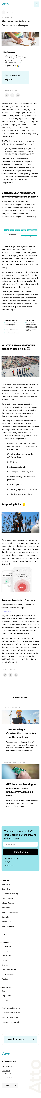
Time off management (10, 912)
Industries (6, 942)
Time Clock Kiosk (8, 926)
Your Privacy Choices (8, 1074)
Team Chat (6, 917)
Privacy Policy (6, 1070)
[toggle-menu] (36, 4)
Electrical (5, 960)
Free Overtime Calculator (11, 1013)
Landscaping (6, 955)
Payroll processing (8, 898)
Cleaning (5, 965)
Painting (5, 951)
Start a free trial (20, 852)
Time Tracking (7, 884)
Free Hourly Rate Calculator (11, 1022)
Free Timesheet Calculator (11, 1017)
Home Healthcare (8, 974)
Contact (5, 1000)
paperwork (22, 549)
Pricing (4, 934)
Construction (6, 946)
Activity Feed (6, 922)
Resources (6, 987)
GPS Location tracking (10, 893)
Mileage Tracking (8, 903)
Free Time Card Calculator (11, 1008)
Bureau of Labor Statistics (16, 159)
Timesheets (6, 907)
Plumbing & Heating (9, 969)
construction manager (12, 103)
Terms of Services (7, 1066)
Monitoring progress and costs (20, 494)
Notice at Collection (7, 1078)
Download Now (6, 612)
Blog (3, 991)
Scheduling (6, 889)
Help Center (6, 996)
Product (5, 880)
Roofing (5, 979)
